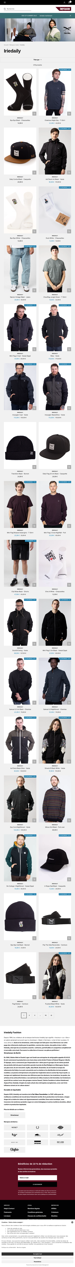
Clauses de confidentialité (37, 1216)
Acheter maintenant (46, 15)
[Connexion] (64, 2)
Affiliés (53, 1208)
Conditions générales (35, 1212)
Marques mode (14, 45)
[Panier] (69, 2)
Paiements (8, 1212)
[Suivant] (51, 1015)
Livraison (7, 1216)
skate (16, 1043)
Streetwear (15, 1115)
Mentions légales (34, 1208)
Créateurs (54, 1212)
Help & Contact (9, 1208)
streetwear (25, 1043)
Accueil (6, 45)
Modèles (54, 1216)
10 (45, 1015)
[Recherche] (17, 9)
